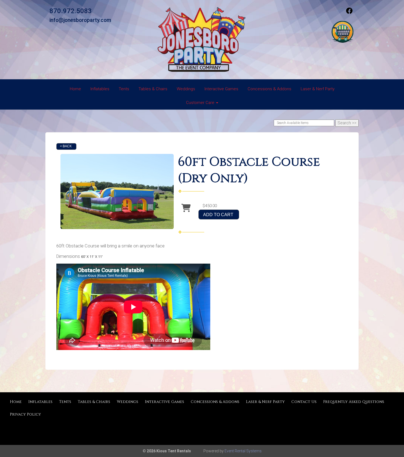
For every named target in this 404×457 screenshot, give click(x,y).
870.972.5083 (70, 11)
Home (75, 88)
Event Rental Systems (243, 451)
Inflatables (99, 88)
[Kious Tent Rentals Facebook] (349, 12)
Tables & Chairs (153, 88)
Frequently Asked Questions (353, 401)
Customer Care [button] (200, 102)
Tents (124, 88)
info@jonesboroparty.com (80, 20)
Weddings (186, 88)
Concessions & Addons (269, 88)
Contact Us (304, 401)
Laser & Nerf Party (317, 88)
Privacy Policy (25, 414)
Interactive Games (221, 88)
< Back (66, 146)
